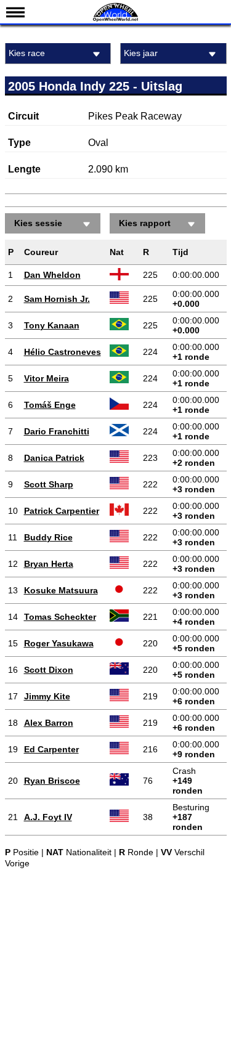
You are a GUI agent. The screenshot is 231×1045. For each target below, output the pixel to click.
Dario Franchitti (56, 431)
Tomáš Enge (50, 405)
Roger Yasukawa (59, 643)
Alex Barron (48, 723)
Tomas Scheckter (60, 617)
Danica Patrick (54, 458)
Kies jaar (141, 53)
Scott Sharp (48, 484)
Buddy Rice (48, 537)
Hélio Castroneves (62, 352)
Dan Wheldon (52, 275)
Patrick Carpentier (61, 511)
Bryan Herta (48, 564)
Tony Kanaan (51, 325)
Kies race (27, 53)
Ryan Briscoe (52, 781)
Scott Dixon (48, 670)
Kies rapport (145, 223)
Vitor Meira (46, 378)
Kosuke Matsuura (61, 590)
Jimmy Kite (47, 696)
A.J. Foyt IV (48, 817)
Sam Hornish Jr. (57, 299)
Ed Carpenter (51, 749)
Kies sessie (38, 223)
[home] (116, 20)
